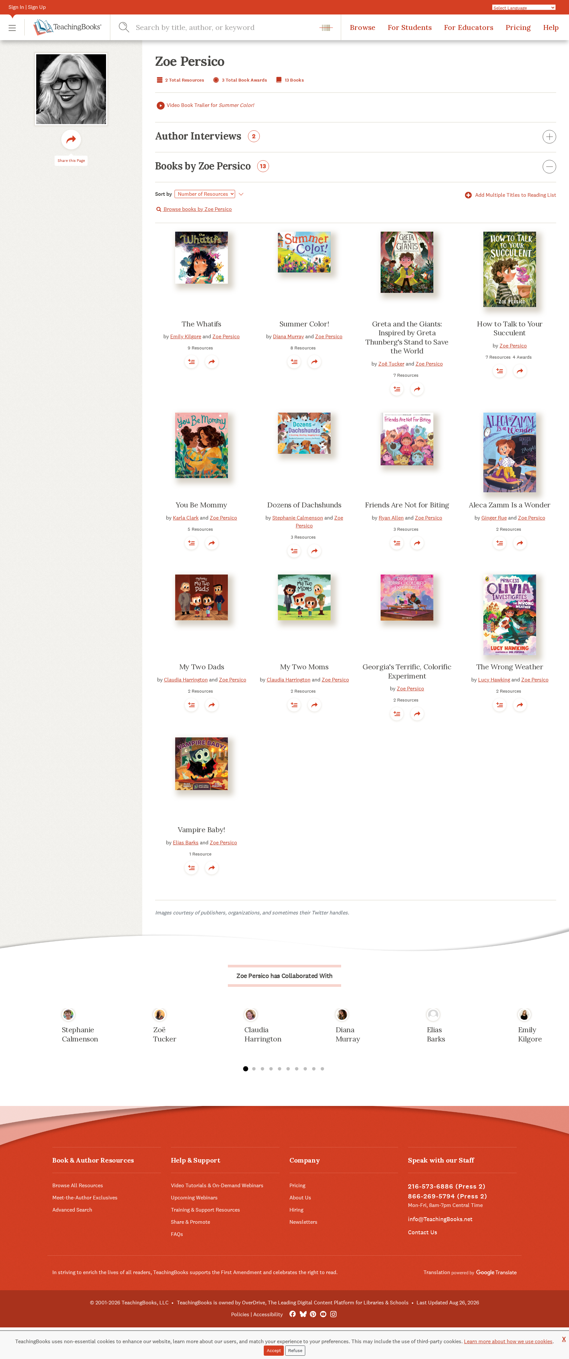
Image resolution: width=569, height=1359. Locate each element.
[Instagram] (333, 1314)
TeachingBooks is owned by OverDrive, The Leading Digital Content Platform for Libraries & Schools (293, 1302)
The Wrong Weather (509, 666)
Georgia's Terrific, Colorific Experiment (407, 671)
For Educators (468, 27)
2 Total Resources (184, 80)
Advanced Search (72, 1209)
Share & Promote (190, 1221)
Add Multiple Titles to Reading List (515, 195)
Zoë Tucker (391, 363)
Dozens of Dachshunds (304, 504)
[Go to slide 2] (254, 1069)
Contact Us (422, 1232)
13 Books (294, 80)
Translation (437, 1272)
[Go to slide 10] (322, 1069)
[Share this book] (211, 361)
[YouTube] (323, 1314)
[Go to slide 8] (305, 1069)
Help (551, 27)
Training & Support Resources (205, 1209)
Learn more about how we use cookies (508, 1341)
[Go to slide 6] (288, 1069)
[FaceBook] (292, 1314)
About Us (300, 1197)
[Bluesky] (302, 1314)
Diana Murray (288, 336)
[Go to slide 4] (271, 1069)
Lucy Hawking (494, 679)
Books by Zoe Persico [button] (210, 166)
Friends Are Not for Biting (407, 504)
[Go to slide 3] (262, 1069)
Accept (274, 1350)
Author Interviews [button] (205, 136)
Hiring (296, 1209)
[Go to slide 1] (245, 1069)
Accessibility (268, 1314)
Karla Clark (186, 517)
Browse (362, 27)
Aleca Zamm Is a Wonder (509, 504)
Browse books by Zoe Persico (197, 209)
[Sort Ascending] (240, 194)
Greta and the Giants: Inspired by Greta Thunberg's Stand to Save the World (407, 337)
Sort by (163, 194)
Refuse (295, 1350)
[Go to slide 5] (279, 1069)
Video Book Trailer (210, 105)
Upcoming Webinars (194, 1197)
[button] (12, 27)
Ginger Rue (494, 517)
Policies (240, 1314)
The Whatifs (201, 323)
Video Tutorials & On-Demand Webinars (217, 1185)
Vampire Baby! (201, 829)
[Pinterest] (313, 1314)
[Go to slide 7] (296, 1069)
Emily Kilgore (185, 336)
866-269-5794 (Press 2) (447, 1196)
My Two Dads (201, 666)
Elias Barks (186, 842)
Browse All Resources (77, 1185)
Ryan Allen (391, 517)
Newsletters (303, 1221)
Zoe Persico (226, 336)
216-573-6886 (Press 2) (447, 1186)
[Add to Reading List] (191, 361)
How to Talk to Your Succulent (510, 328)
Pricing (518, 27)
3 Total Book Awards (244, 80)
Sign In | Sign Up (27, 7)
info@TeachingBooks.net (440, 1219)
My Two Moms (304, 666)
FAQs (177, 1234)
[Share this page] (71, 139)
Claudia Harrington (186, 679)
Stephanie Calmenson (297, 517)
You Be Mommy (201, 504)
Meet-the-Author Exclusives (85, 1197)
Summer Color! (304, 323)
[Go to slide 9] (314, 1069)
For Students (410, 27)
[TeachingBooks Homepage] (62, 27)
